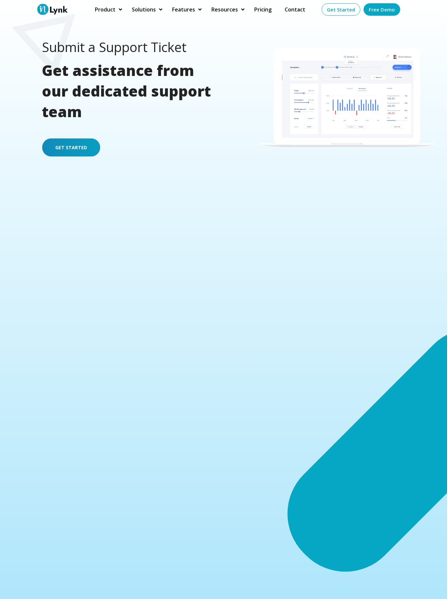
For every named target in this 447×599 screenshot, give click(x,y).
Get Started (341, 9)
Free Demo (382, 9)
